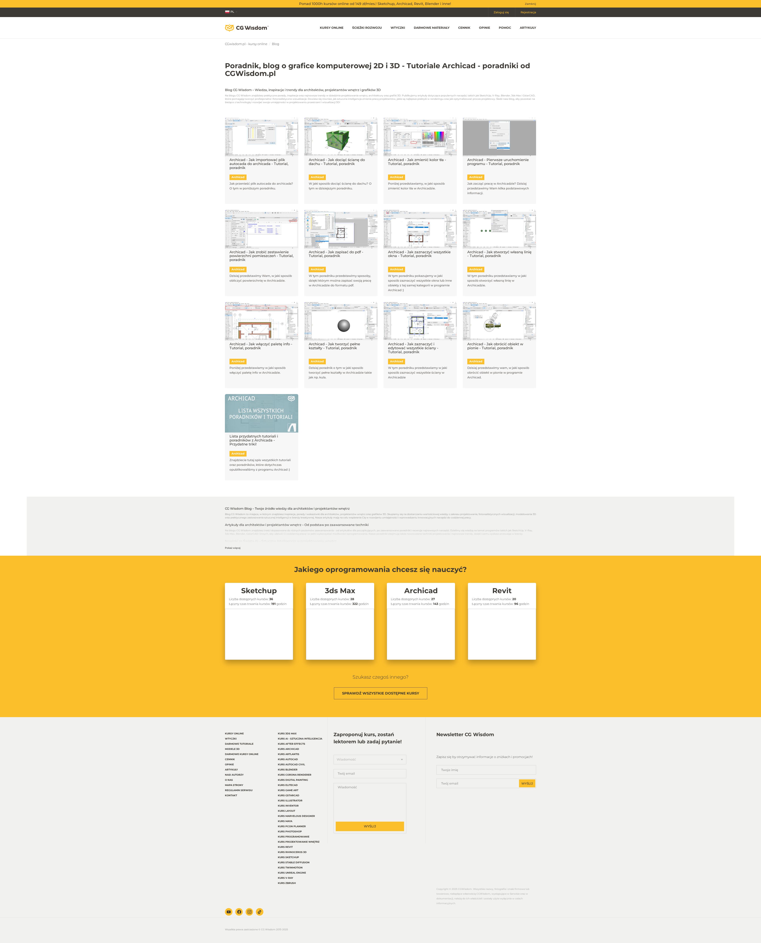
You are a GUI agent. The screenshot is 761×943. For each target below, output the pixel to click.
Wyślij (370, 826)
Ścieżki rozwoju (367, 28)
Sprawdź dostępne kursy (380, 693)
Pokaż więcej (232, 547)
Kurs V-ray (285, 877)
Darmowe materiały (431, 28)
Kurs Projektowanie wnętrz (298, 841)
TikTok (259, 912)
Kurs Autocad (288, 759)
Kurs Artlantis (288, 754)
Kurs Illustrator (290, 800)
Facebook (239, 912)
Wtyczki (398, 28)
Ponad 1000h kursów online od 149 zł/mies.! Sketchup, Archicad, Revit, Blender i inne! (375, 4)
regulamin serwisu (238, 790)
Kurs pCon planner (292, 826)
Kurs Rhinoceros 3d (292, 852)
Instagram (249, 912)
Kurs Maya (285, 821)
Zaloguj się (501, 12)
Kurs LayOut (286, 810)
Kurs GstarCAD (288, 795)
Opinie (484, 28)
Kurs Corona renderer (294, 774)
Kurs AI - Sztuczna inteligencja (300, 738)
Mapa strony (234, 785)
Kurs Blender (287, 769)
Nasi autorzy (234, 774)
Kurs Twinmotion (290, 867)
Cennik (464, 28)
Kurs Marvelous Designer (296, 815)
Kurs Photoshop (290, 831)
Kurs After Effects (291, 743)
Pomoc (505, 28)
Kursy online (331, 28)
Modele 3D (232, 748)
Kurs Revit (285, 846)
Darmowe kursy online (241, 754)
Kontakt (231, 795)
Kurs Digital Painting (293, 779)
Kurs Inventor (288, 805)
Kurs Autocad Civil (291, 764)
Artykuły (528, 28)
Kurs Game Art (288, 790)
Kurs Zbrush (287, 883)
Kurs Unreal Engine (292, 872)
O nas (229, 779)
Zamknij (530, 3)
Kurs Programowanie (293, 836)
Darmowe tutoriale (239, 743)
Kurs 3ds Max (287, 733)
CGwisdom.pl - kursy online (246, 44)
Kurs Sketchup (288, 857)
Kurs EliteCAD (288, 785)
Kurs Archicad (288, 748)
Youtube (228, 912)
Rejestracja (528, 12)
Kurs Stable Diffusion (294, 862)
